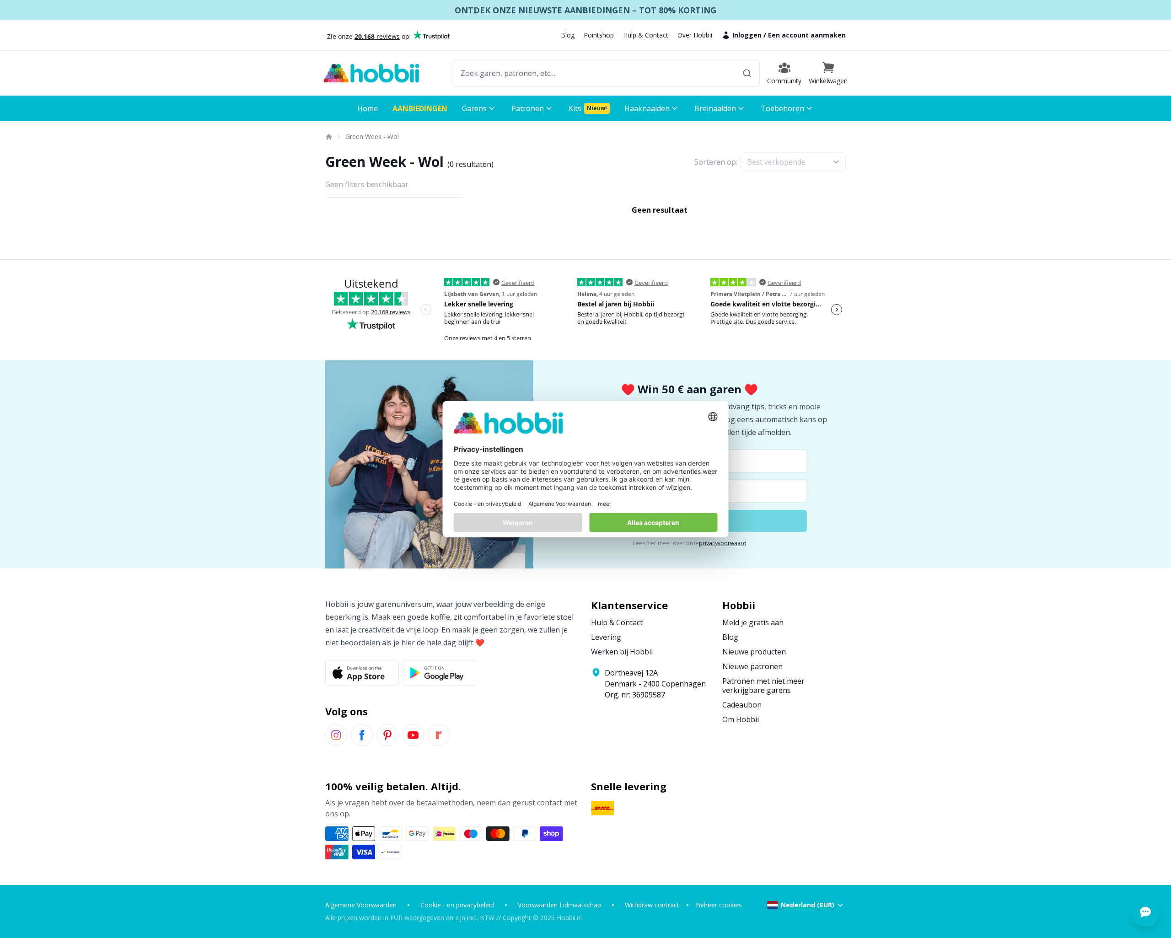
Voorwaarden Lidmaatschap (559, 904)
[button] (828, 73)
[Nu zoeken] (747, 73)
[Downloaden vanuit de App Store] (362, 673)
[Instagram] (336, 735)
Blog (568, 35)
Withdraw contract (652, 904)
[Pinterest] (387, 735)
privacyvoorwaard (723, 543)
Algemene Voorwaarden (361, 904)
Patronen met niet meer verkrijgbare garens (763, 685)
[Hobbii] (371, 73)
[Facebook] (362, 735)
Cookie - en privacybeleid (457, 904)
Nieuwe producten (754, 652)
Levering (606, 637)
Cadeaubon (742, 705)
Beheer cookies (719, 904)
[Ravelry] (439, 735)
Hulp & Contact (645, 35)
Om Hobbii (740, 719)
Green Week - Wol (372, 136)
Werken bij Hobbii (622, 652)
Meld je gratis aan (753, 622)
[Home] (328, 136)
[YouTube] (413, 735)
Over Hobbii (694, 35)
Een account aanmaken (807, 35)
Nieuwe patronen (752, 666)
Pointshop (599, 35)
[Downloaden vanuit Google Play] (439, 673)
